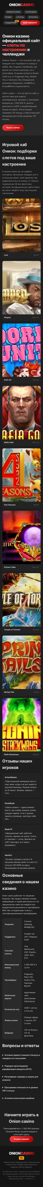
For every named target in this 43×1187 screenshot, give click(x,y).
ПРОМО (8, 17)
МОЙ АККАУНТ (30, 23)
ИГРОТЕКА (33, 17)
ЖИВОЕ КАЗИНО (13, 12)
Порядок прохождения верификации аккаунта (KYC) (17, 1067)
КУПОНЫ (20, 17)
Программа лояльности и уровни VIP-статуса (20, 1089)
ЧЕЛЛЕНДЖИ (30, 12)
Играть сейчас (13, 127)
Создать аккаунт (21, 1139)
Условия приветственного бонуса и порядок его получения (21, 1057)
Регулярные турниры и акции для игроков (20, 1078)
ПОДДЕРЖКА (11, 22)
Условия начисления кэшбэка (19, 1098)
